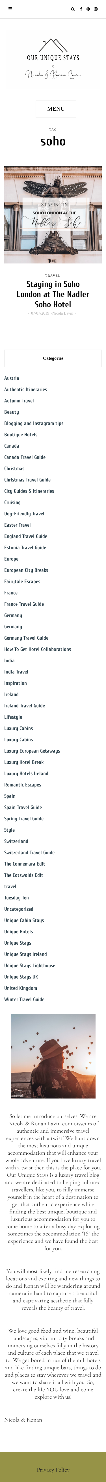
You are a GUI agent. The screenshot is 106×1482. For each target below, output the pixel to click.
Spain (10, 796)
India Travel (16, 672)
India (9, 661)
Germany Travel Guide (26, 638)
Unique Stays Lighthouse (29, 966)
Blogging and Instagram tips (33, 423)
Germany (13, 615)
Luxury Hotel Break (24, 762)
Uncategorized (18, 909)
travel (53, 275)
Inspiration (15, 683)
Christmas (14, 469)
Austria (11, 378)
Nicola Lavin (62, 313)
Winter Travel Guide (24, 999)
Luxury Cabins (18, 728)
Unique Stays (17, 943)
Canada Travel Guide (25, 457)
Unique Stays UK (21, 977)
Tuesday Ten (16, 898)
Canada (11, 446)
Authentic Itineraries (25, 390)
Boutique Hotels (20, 435)
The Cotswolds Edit (23, 875)
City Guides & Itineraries (29, 491)
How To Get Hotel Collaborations (37, 649)
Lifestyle (13, 717)
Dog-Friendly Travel (24, 514)
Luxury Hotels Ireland (26, 774)
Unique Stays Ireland (25, 954)
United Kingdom (20, 988)
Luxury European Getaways (32, 751)
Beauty (11, 412)
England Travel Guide (25, 536)
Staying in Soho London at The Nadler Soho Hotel (53, 294)
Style (9, 830)
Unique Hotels (18, 932)
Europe (11, 559)
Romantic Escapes (22, 785)
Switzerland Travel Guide (29, 853)
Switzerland (16, 841)
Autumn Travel (19, 401)
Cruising (12, 502)
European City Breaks (26, 570)
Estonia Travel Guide (25, 548)
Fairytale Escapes (22, 582)
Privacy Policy (53, 1469)
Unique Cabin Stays (24, 920)
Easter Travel (17, 525)
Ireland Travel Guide (24, 706)
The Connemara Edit (24, 864)
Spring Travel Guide (24, 819)
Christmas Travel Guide (27, 480)
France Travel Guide (24, 604)
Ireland (11, 695)
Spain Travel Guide (23, 807)
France (11, 593)
